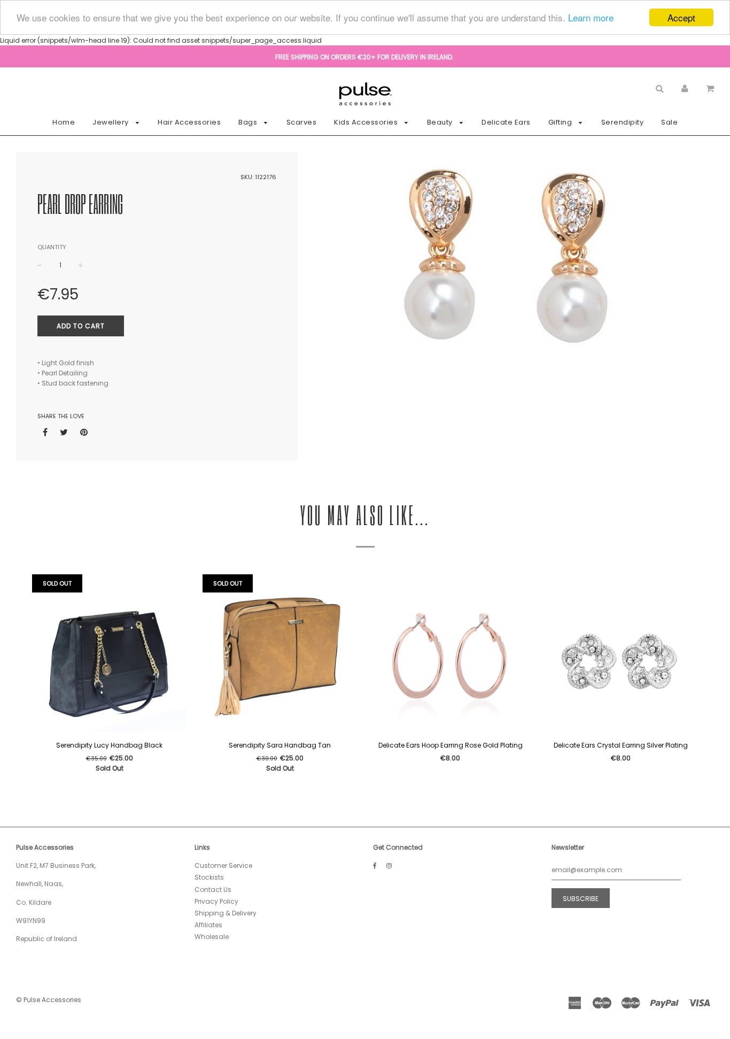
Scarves (301, 122)
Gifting (561, 122)
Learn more (590, 18)
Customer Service (223, 865)
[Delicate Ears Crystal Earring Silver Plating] (620, 654)
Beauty (441, 122)
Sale (669, 122)
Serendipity (622, 122)
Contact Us (213, 889)
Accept (681, 17)
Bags (248, 122)
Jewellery (111, 122)
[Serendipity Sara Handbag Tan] (280, 654)
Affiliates (208, 924)
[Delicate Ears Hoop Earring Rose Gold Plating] (450, 654)
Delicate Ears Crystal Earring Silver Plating (621, 745)
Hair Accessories (189, 122)
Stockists (209, 877)
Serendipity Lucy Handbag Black (109, 745)
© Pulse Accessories (48, 999)
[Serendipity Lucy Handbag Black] (109, 654)
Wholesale (212, 936)
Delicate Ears (506, 122)
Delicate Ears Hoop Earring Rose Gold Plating (450, 745)
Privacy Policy (216, 901)
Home (63, 122)
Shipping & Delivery (226, 913)
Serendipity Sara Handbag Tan (280, 745)
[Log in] (684, 88)
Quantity (51, 247)
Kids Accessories (367, 122)
